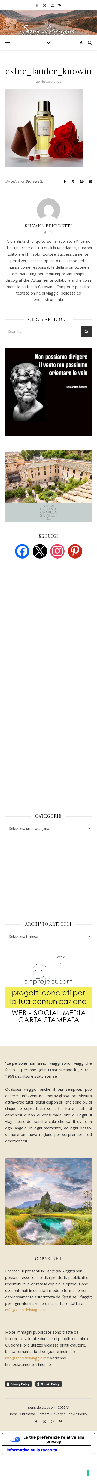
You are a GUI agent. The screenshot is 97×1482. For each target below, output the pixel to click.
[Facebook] (22, 550)
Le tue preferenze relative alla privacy (53, 1439)
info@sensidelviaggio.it (25, 1309)
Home (13, 1414)
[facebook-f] (37, 5)
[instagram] (53, 5)
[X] (40, 550)
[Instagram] (57, 550)
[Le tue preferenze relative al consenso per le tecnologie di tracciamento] (88, 1473)
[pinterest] (75, 550)
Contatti (43, 1414)
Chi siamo (27, 1414)
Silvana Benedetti (27, 181)
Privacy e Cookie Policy (69, 1414)
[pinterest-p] (59, 5)
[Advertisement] (44, 602)
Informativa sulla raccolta (31, 1449)
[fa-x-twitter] (45, 5)
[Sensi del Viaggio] (48, 22)
